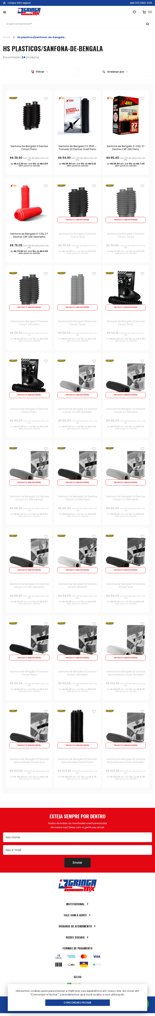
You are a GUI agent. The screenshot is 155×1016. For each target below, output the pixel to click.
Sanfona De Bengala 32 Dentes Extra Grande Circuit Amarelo (125, 673)
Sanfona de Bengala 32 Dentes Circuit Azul (125, 585)
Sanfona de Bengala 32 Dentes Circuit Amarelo (77, 585)
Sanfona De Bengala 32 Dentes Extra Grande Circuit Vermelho (125, 761)
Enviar (77, 862)
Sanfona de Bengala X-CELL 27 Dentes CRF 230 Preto (126, 148)
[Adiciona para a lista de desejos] (46, 98)
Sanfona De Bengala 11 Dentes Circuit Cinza (126, 235)
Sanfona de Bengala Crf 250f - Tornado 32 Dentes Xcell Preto (77, 148)
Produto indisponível (77, 219)
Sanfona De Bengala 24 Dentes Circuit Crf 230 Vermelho (29, 585)
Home (6, 37)
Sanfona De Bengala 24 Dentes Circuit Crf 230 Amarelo (77, 410)
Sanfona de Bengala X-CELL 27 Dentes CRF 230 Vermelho (29, 235)
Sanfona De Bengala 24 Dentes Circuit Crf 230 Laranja (29, 498)
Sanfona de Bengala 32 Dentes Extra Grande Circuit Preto (77, 761)
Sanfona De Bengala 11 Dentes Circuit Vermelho (29, 323)
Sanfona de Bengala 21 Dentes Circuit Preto (126, 323)
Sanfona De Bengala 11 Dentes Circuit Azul (77, 235)
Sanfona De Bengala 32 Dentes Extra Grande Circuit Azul (29, 761)
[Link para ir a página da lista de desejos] (134, 12)
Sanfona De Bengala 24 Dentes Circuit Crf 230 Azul (125, 410)
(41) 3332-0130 (143, 3)
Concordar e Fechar (77, 1002)
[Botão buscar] (147, 23)
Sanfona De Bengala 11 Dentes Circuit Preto (29, 148)
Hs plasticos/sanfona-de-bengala (40, 37)
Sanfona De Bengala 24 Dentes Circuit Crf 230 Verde (125, 498)
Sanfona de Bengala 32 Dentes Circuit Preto (29, 673)
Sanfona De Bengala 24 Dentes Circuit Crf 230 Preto (77, 498)
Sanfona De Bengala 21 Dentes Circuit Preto (29, 410)
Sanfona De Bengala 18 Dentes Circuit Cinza (77, 323)
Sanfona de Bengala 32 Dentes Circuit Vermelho (77, 673)
